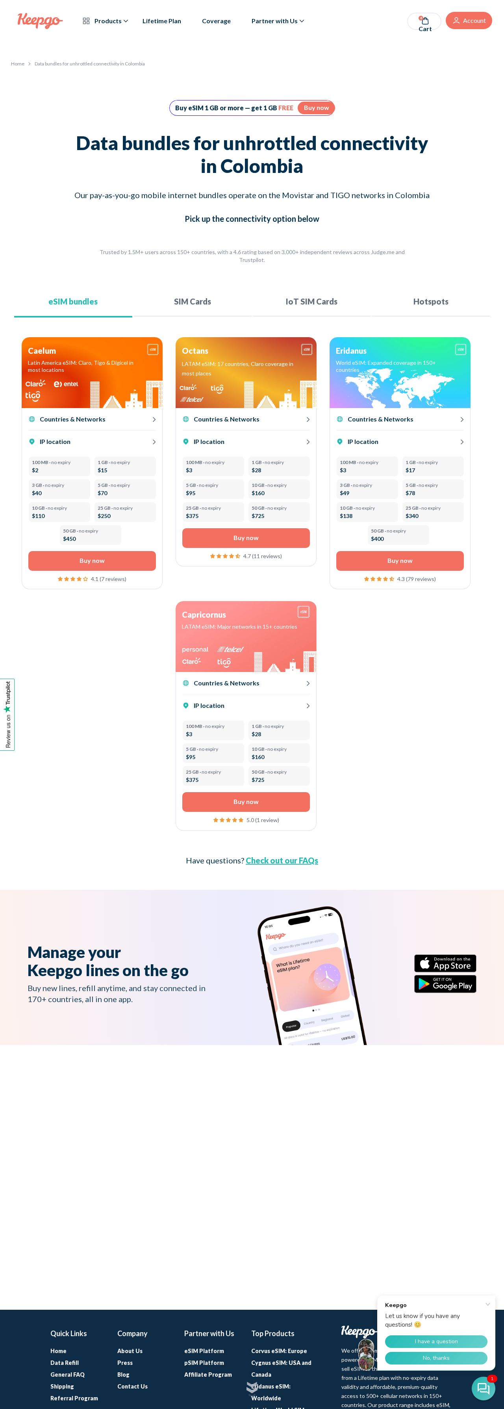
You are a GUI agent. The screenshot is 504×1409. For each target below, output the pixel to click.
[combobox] (86, 366)
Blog (123, 1374)
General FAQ (67, 1374)
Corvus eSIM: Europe (279, 1351)
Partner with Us (275, 20)
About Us (130, 1351)
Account (474, 20)
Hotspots (430, 301)
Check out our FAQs (282, 860)
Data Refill (64, 1362)
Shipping (62, 1386)
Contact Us (132, 1386)
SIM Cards (192, 301)
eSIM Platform (204, 1351)
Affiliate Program (208, 1374)
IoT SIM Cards (311, 301)
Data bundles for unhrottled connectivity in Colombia (90, 64)
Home (17, 64)
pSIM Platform (204, 1362)
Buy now (316, 107)
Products (107, 20)
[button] (73, 578)
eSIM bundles (73, 301)
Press (125, 1362)
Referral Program (74, 1398)
